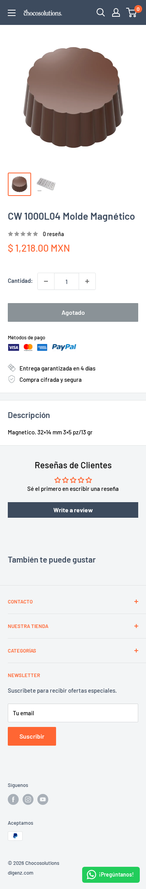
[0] (132, 12)
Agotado (73, 312)
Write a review (73, 509)
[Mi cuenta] (116, 12)
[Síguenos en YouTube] (42, 799)
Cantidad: (20, 280)
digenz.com (20, 873)
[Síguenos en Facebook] (13, 799)
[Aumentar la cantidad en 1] (87, 281)
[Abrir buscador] (101, 12)
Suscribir (31, 736)
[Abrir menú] (12, 13)
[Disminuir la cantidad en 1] (46, 281)
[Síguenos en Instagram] (28, 799)
